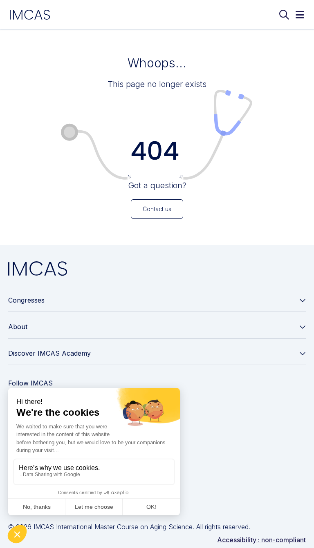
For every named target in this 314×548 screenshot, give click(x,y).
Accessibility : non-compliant (261, 540)
